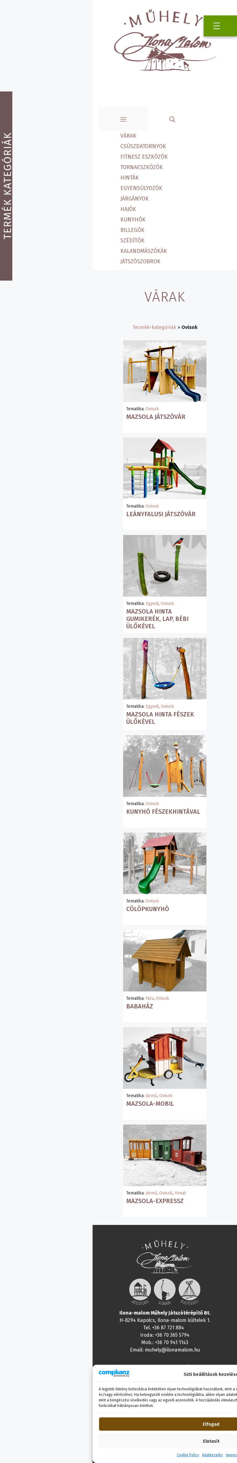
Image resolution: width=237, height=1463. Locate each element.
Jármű (151, 1095)
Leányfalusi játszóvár (161, 514)
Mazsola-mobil (150, 1103)
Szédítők (132, 240)
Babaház (139, 1006)
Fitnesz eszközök (144, 157)
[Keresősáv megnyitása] (172, 119)
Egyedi (152, 603)
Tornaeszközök (141, 167)
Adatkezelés (212, 1455)
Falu (150, 998)
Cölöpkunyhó (147, 909)
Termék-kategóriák (154, 327)
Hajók (128, 209)
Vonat (180, 1193)
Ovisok (152, 408)
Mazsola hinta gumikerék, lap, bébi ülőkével (157, 619)
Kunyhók (133, 220)
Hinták (129, 178)
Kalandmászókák (143, 251)
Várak (128, 136)
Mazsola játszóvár (155, 416)
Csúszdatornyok (143, 146)
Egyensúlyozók (141, 188)
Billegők (132, 230)
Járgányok (134, 199)
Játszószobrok (140, 261)
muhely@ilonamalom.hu (172, 1350)
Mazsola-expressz (155, 1201)
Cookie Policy (188, 1455)
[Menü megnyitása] (216, 25)
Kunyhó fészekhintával (163, 811)
